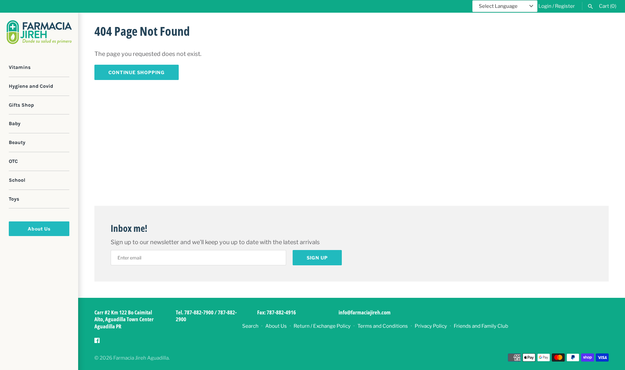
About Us (39, 228)
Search (250, 326)
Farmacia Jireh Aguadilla (141, 358)
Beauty (17, 142)
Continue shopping (136, 72)
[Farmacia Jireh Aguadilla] (39, 32)
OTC (13, 161)
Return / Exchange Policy (322, 326)
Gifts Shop (21, 105)
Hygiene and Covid (31, 86)
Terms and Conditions (382, 326)
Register (565, 6)
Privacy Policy (431, 326)
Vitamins (20, 67)
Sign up (317, 257)
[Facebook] (97, 342)
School (17, 180)
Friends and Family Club (481, 326)
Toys (14, 199)
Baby (15, 123)
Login (544, 6)
